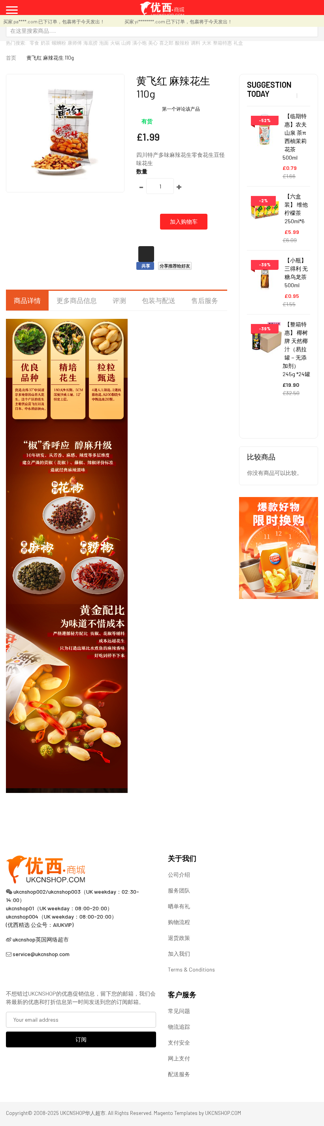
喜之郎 (166, 42)
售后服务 (204, 300)
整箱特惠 (222, 42)
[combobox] (162, 30)
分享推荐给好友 (175, 265)
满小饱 (139, 42)
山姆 (126, 42)
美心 (153, 42)
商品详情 (27, 300)
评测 (119, 300)
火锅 (115, 42)
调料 (195, 42)
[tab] (27, 301)
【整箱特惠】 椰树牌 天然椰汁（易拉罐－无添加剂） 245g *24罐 (296, 349)
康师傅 (75, 42)
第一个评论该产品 (181, 108)
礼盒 (238, 42)
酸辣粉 (182, 42)
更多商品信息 (77, 300)
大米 (206, 42)
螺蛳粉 (59, 42)
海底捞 (90, 42)
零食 (34, 42)
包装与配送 (158, 300)
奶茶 (45, 42)
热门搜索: (16, 42)
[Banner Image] (278, 547)
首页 (11, 58)
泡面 (104, 42)
